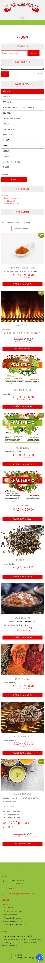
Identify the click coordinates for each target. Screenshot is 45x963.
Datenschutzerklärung (13, 911)
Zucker (6, 167)
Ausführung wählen (22, 284)
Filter (5, 74)
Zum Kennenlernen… (12, 198)
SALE (6, 195)
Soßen (6, 151)
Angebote (7, 91)
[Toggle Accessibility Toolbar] (39, 957)
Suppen (6, 156)
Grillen (6, 124)
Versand (28, 277)
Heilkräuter (8, 129)
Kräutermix (8, 135)
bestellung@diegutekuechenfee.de (23, 894)
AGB (6, 904)
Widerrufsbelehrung (12, 914)
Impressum (9, 908)
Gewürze (7, 113)
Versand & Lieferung (12, 918)
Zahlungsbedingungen (13, 921)
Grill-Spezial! (9, 201)
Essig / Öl (7, 102)
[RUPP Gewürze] (22, 7)
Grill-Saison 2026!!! (11, 204)
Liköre (6, 140)
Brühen (6, 97)
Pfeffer (6, 146)
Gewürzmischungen (11, 118)
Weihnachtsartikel (11, 162)
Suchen (33, 53)
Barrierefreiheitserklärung (15, 925)
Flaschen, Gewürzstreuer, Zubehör (18, 108)
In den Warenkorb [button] (22, 349)
